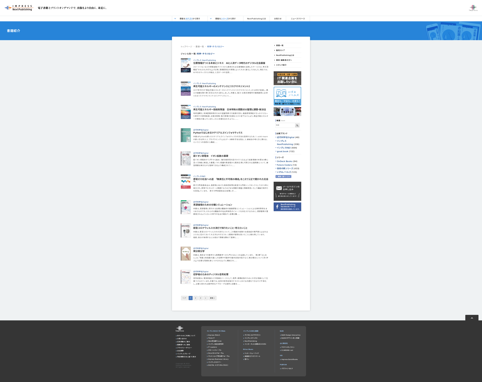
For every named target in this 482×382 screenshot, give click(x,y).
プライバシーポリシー (184, 348)
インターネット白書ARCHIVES (255, 344)
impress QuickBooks (289, 359)
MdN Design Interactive (290, 335)
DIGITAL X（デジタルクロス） (218, 365)
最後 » (212, 298)
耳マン (247, 359)
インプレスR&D (199, 176)
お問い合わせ (182, 339)
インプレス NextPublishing (204, 60)
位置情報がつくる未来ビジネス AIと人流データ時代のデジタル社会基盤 (229, 63)
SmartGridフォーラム (216, 353)
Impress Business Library (218, 359)
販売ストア (280, 50)
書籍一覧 (200, 46)
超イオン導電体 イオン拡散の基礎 (210, 156)
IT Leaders (212, 347)
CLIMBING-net (287, 350)
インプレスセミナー (214, 362)
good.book (282, 151)
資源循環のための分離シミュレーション (212, 204)
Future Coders (284, 165)
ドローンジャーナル (215, 350)
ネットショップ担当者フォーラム (219, 356)
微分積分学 (199, 251)
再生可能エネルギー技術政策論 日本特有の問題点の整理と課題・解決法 (229, 109)
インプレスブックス (251, 338)
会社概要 (180, 351)
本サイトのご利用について (186, 336)
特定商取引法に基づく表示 (186, 357)
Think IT (211, 338)
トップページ (186, 46)
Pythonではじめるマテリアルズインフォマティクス (218, 132)
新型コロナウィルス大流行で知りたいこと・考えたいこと (220, 228)
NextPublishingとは (256, 18)
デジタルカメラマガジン (253, 335)
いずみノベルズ (284, 172)
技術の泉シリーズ (285, 168)
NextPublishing (251, 341)
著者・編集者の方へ (284, 60)
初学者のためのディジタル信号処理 (210, 274)
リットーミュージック (252, 353)
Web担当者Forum (215, 341)
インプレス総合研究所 (216, 344)
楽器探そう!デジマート (252, 356)
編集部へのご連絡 (183, 345)
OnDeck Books (284, 161)
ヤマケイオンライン (288, 347)
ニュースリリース (298, 18)
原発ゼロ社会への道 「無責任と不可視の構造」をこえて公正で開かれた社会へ (230, 180)
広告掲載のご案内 (183, 342)
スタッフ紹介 (281, 65)
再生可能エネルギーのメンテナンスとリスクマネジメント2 (221, 86)
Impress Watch (214, 335)
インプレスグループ (183, 354)
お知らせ (278, 18)
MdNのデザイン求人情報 (290, 338)
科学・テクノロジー (215, 46)
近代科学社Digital (200, 130)
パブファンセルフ (287, 368)
